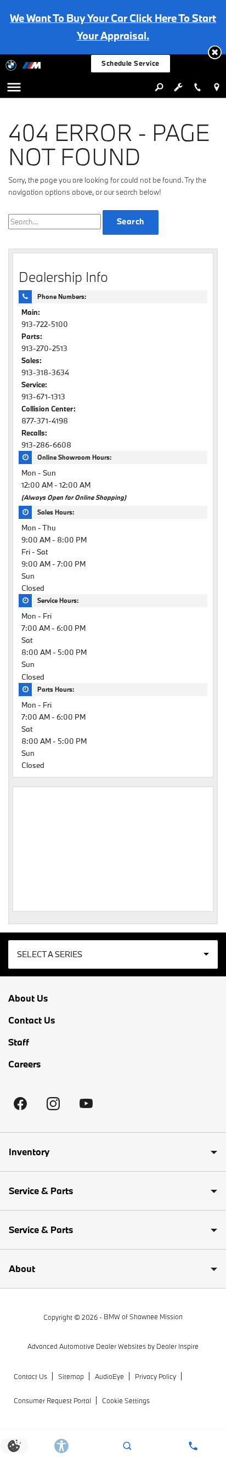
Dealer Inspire (177, 1346)
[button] (215, 52)
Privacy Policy (155, 1376)
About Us (28, 998)
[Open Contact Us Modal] (193, 1445)
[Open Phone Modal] (197, 87)
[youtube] (86, 1104)
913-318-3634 (45, 372)
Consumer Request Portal (52, 1400)
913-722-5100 (44, 324)
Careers (24, 1064)
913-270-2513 (44, 348)
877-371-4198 (44, 421)
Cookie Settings (126, 1400)
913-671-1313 (43, 397)
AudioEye (109, 1376)
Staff (18, 1042)
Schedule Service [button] (130, 63)
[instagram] (53, 1104)
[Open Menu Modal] (13, 87)
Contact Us (31, 1020)
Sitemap (71, 1376)
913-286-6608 (46, 445)
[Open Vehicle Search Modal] (158, 87)
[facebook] (20, 1104)
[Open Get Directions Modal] (216, 87)
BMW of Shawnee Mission (143, 1316)
